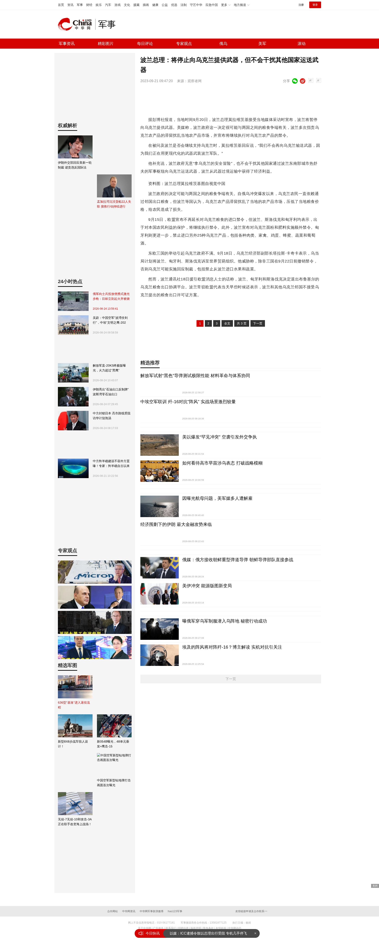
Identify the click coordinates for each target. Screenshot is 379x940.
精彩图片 (106, 43)
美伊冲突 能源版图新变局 (207, 585)
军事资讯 (67, 43)
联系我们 (171, 928)
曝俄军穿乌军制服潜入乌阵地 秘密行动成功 (224, 621)
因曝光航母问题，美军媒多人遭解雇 (217, 498)
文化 (127, 5)
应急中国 (212, 5)
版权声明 (196, 928)
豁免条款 (208, 928)
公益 (165, 5)
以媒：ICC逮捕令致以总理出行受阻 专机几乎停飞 (208, 933)
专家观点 (184, 43)
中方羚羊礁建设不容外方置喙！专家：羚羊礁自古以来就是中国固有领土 (111, 463)
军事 (80, 5)
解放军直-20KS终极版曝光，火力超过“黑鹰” (109, 368)
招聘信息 (183, 928)
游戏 (117, 5)
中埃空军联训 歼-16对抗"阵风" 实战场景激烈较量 (188, 401)
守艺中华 (196, 5)
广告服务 (158, 928)
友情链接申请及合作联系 (251, 911)
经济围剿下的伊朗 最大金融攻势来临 (176, 524)
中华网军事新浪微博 (151, 911)
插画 (146, 5)
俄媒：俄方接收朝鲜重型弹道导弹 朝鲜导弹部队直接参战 (237, 559)
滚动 (302, 43)
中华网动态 (234, 928)
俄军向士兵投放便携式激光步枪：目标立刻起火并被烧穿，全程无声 (111, 296)
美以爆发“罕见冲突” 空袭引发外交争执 (219, 437)
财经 (89, 5)
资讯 (70, 5)
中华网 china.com (76, 24)
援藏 (136, 5)
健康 (155, 5)
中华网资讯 (128, 911)
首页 (61, 5)
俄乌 (223, 43)
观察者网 (195, 81)
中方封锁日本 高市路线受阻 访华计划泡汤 (112, 415)
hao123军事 (175, 911)
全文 (227, 323)
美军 (262, 43)
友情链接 (221, 928)
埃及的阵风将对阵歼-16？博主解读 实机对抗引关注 (232, 647)
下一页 (257, 323)
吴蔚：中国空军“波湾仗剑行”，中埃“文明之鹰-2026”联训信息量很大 (110, 320)
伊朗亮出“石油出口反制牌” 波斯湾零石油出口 (111, 392)
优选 (174, 5)
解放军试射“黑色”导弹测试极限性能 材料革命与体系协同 (195, 375)
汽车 (108, 5)
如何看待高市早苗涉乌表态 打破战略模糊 (222, 463)
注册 (301, 4)
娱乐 (99, 5)
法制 (184, 5)
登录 (315, 4)
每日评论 (145, 43)
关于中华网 (144, 928)
